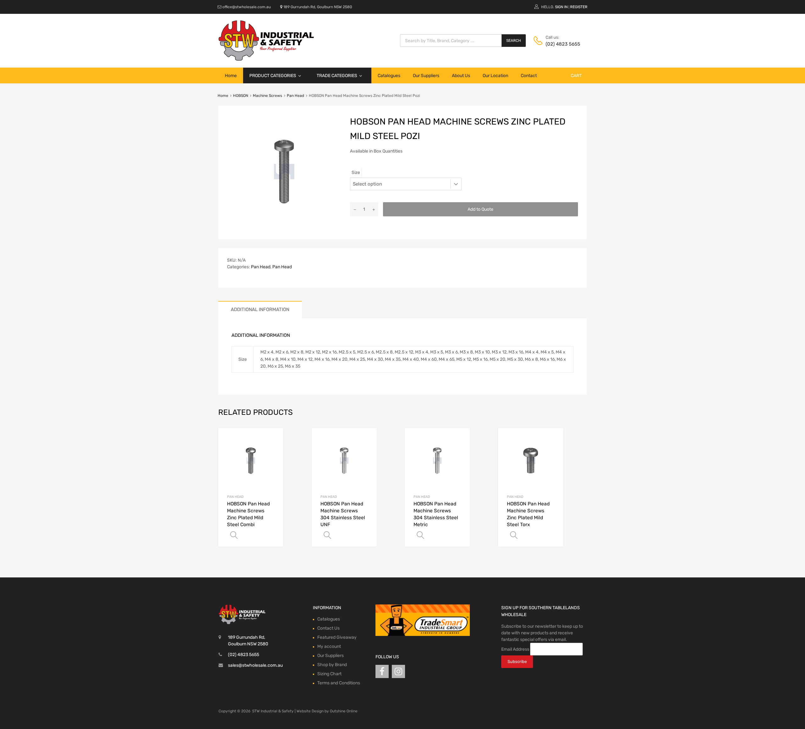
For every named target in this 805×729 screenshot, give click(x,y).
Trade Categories (337, 75)
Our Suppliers (426, 75)
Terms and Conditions (338, 683)
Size (356, 172)
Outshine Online (344, 711)
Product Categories (272, 75)
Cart (576, 75)
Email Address (515, 649)
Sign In (561, 7)
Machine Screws (267, 95)
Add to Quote (480, 209)
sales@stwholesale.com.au (255, 665)
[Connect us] (382, 671)
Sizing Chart (329, 673)
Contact (529, 75)
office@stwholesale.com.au (246, 7)
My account (329, 646)
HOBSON (240, 95)
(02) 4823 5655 (561, 44)
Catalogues (389, 75)
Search (513, 40)
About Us (461, 75)
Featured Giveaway (337, 637)
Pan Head (295, 95)
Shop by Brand (332, 664)
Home (231, 75)
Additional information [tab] (260, 309)
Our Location (495, 75)
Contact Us (328, 628)
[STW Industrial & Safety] (266, 59)
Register (578, 7)
